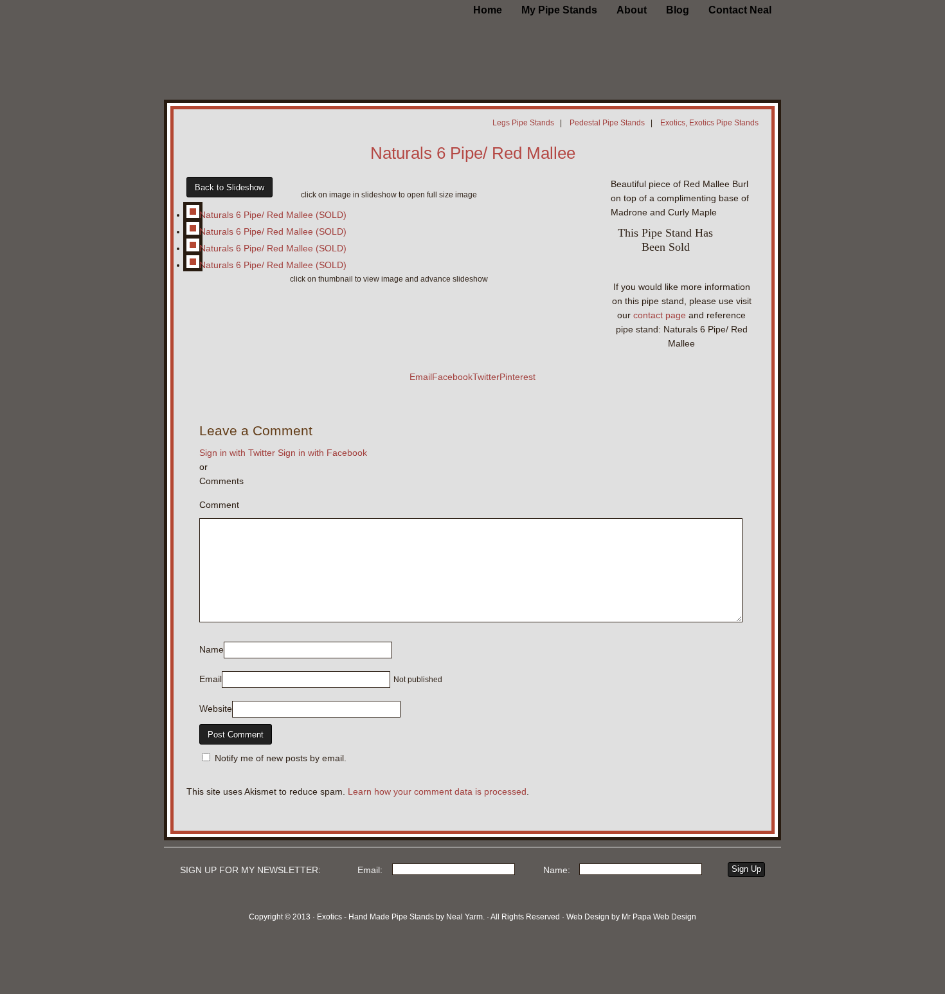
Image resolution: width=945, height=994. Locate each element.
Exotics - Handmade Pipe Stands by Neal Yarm (270, 32)
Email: (369, 870)
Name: (556, 870)
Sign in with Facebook (322, 452)
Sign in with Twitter (237, 452)
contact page (659, 315)
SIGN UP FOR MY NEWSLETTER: (250, 870)
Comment (219, 505)
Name (211, 649)
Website (215, 708)
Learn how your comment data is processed (437, 791)
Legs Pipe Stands (523, 122)
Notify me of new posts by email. (280, 758)
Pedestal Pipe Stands (607, 122)
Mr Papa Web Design (659, 916)
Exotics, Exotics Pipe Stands (709, 122)
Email (210, 679)
